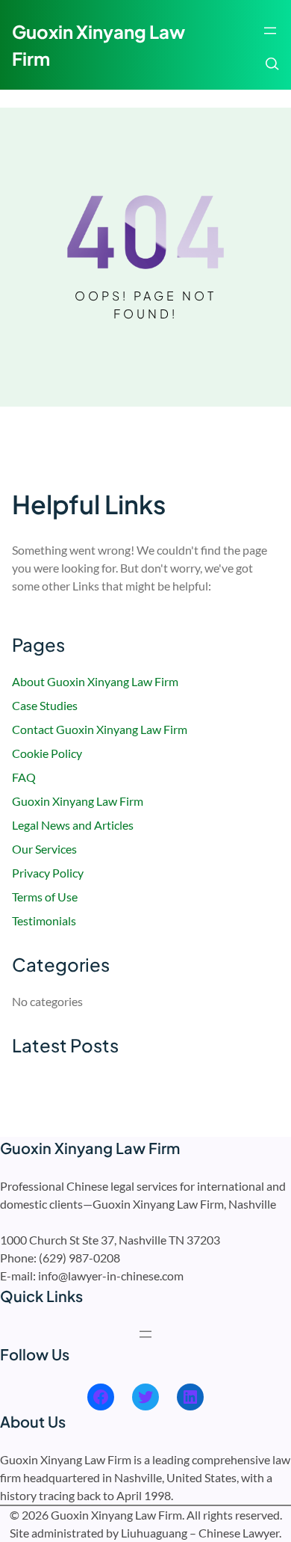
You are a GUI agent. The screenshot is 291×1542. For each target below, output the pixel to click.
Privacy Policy (48, 873)
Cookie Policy (47, 753)
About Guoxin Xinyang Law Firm (95, 681)
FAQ (24, 777)
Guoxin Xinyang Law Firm (77, 801)
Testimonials (44, 920)
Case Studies (45, 705)
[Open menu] (270, 31)
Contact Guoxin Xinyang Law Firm (99, 729)
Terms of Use (45, 896)
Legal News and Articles (73, 825)
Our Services (44, 849)
